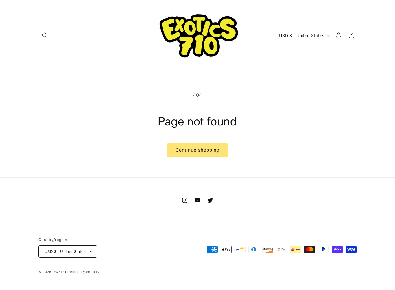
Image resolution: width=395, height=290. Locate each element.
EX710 (59, 272)
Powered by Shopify (82, 272)
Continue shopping (197, 150)
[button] (44, 35)
